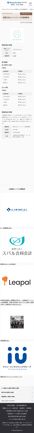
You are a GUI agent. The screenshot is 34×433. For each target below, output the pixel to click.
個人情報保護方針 (22, 405)
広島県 (14, 56)
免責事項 (22, 408)
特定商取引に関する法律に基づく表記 (17, 411)
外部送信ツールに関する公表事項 (17, 413)
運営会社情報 (11, 405)
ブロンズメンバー (17, 49)
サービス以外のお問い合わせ (17, 419)
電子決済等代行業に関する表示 (17, 416)
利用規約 (28, 408)
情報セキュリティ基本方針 (10, 408)
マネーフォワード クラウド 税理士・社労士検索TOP (14, 9)
